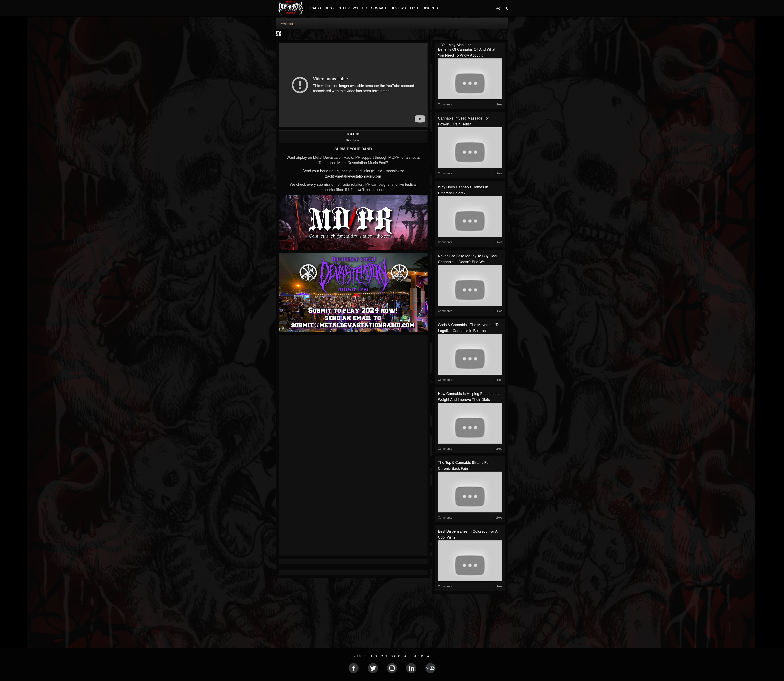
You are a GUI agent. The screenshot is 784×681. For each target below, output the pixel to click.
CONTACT (378, 8)
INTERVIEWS (348, 8)
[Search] (506, 8)
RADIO (315, 8)
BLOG (329, 8)
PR (364, 8)
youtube (288, 24)
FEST (414, 8)
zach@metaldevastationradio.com (353, 176)
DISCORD (430, 8)
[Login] (498, 8)
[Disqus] (353, 392)
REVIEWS (398, 8)
